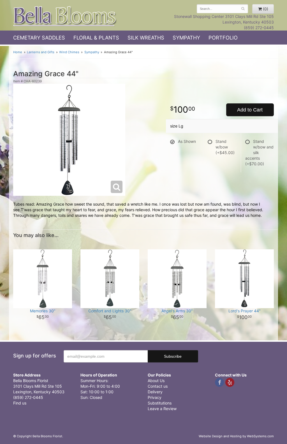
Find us (19, 403)
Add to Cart (250, 110)
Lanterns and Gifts (40, 52)
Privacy (154, 397)
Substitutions (160, 403)
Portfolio (223, 37)
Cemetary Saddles (39, 37)
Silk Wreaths (146, 37)
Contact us (158, 386)
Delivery (155, 391)
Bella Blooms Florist (65, 16)
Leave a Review (162, 408)
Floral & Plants (96, 37)
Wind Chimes (69, 52)
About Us (156, 380)
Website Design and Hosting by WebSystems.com (236, 436)
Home (17, 52)
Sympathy (186, 37)
